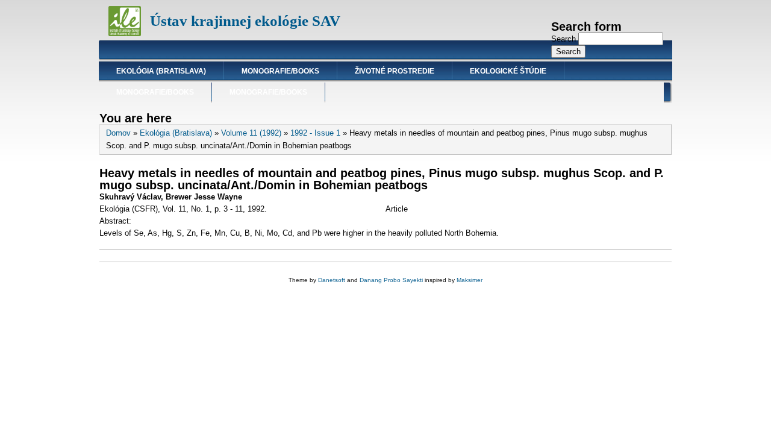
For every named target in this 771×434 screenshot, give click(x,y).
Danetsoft (331, 280)
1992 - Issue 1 (315, 132)
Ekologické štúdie (508, 71)
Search (564, 38)
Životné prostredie (394, 71)
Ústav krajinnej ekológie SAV (245, 21)
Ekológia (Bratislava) (161, 71)
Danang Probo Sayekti (391, 280)
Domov (118, 132)
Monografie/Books (280, 71)
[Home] (124, 33)
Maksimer (469, 280)
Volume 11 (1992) (251, 132)
